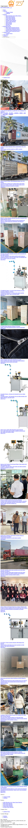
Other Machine (9, 22)
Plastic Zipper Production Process (13, 31)
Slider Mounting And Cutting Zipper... (13, 15)
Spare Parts (8, 25)
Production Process (7, 26)
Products (5, 14)
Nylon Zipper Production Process (12, 28)
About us (5, 11)
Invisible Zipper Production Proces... (13, 29)
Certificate (8, 13)
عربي (11, 7)
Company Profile (9, 12)
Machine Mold (9, 24)
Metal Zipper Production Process (12, 27)
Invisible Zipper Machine (11, 20)
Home (4, 9)
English (4, 7)
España (7, 7)
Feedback (5, 816)
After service (5, 34)
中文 (2, 7)
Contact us (5, 35)
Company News (6, 32)
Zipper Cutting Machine (11, 21)
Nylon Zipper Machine (10, 18)
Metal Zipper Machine (10, 17)
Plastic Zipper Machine (10, 19)
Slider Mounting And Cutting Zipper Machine (12, 802)
